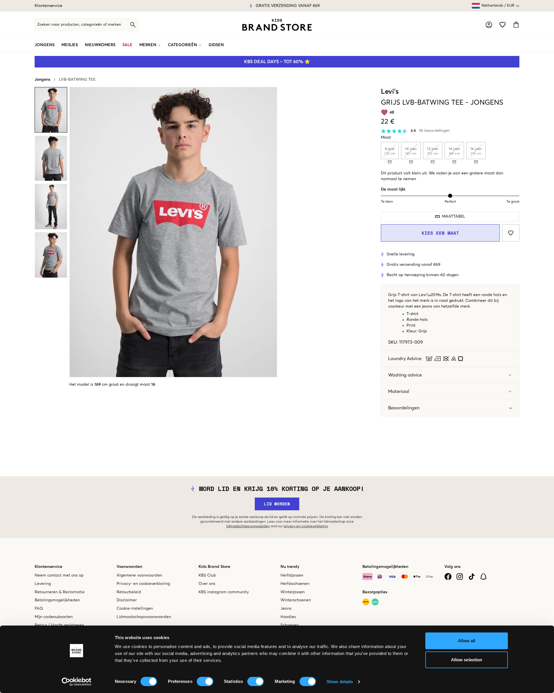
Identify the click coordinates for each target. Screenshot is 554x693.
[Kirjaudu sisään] (489, 25)
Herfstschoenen (294, 584)
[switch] (205, 681)
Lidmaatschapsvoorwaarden (144, 617)
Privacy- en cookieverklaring (143, 584)
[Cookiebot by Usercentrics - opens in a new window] (76, 681)
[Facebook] (448, 576)
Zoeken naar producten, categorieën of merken (79, 25)
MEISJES (69, 45)
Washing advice (405, 375)
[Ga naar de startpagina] (277, 25)
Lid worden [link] (277, 504)
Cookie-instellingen (135, 609)
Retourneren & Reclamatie (60, 592)
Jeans (285, 609)
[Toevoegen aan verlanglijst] (510, 233)
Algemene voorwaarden (139, 575)
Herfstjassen (291, 575)
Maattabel (453, 216)
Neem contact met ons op (59, 575)
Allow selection (466, 659)
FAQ (39, 609)
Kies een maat (440, 232)
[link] (277, 25)
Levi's (390, 91)
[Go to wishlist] (502, 24)
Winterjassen (292, 592)
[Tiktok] (471, 576)
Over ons (207, 584)
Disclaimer (127, 600)
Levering (43, 584)
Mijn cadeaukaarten (54, 617)
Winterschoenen (295, 600)
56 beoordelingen (434, 131)
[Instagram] (459, 576)
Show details (340, 681)
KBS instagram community (224, 592)
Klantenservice (48, 6)
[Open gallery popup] (173, 232)
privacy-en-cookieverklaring (306, 526)
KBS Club (207, 575)
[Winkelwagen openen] (516, 24)
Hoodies (288, 617)
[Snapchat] (483, 576)
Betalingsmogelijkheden (57, 600)
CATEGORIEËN (182, 45)
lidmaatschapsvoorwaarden (248, 526)
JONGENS (45, 45)
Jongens (42, 80)
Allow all (467, 640)
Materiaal (398, 391)
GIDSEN (216, 45)
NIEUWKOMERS (100, 45)
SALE (127, 45)
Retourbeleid (129, 592)
